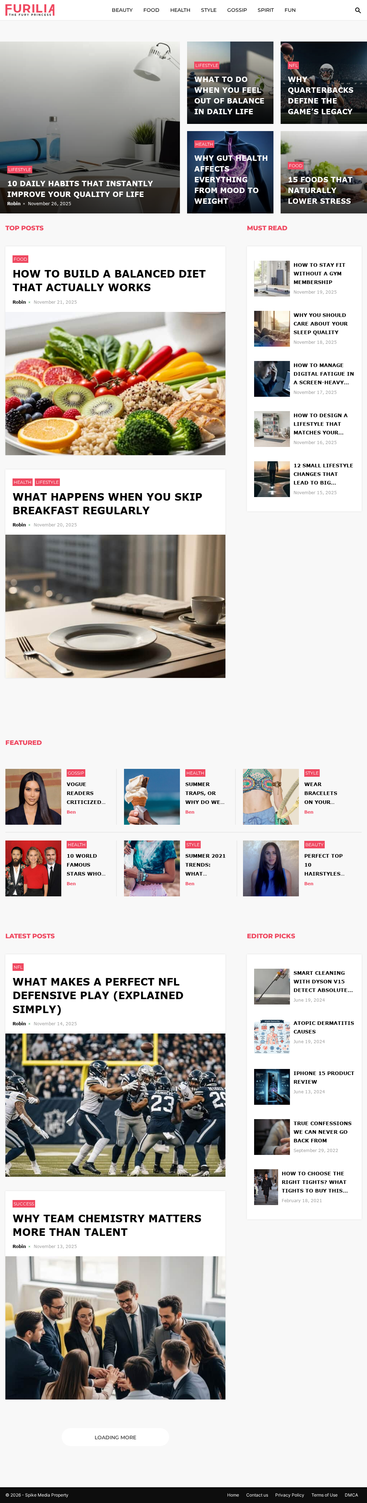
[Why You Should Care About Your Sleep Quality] (272, 327)
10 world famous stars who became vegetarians (87, 874)
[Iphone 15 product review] (272, 1086)
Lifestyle (19, 169)
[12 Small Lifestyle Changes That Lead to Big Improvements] (272, 478)
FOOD (151, 10)
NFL (293, 65)
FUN (290, 10)
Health (204, 144)
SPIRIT (266, 10)
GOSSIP (237, 10)
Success (24, 1203)
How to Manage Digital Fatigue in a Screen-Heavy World (324, 374)
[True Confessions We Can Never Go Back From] (272, 1136)
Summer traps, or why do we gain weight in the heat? (205, 802)
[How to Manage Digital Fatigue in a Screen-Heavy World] (272, 378)
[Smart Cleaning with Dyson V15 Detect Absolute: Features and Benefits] (272, 985)
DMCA (351, 1495)
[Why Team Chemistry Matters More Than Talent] (115, 1327)
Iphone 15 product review (324, 1077)
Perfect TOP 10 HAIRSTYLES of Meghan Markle (323, 874)
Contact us (257, 1495)
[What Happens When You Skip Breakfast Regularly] (115, 605)
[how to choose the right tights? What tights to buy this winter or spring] (266, 1186)
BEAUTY (122, 10)
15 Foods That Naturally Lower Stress (320, 190)
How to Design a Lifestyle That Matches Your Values (321, 424)
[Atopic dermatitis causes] (272, 1035)
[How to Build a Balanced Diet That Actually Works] (115, 382)
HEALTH (180, 10)
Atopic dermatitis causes (324, 1027)
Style (312, 773)
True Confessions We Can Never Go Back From (323, 1131)
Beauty (314, 844)
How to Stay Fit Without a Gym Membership (319, 273)
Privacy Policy (289, 1495)
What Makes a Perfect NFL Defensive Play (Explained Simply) (98, 995)
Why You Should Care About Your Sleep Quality (321, 323)
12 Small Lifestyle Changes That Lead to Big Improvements (323, 474)
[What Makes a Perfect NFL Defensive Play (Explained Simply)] (115, 1104)
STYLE (208, 10)
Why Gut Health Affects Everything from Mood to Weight (231, 179)
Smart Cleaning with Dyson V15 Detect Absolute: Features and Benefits (322, 982)
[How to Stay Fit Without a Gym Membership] (272, 277)
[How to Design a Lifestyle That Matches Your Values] (272, 428)
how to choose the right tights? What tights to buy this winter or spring (314, 1182)
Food (295, 165)
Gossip (76, 773)
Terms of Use (324, 1495)
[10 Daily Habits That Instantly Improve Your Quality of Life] (90, 126)
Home (233, 1495)
